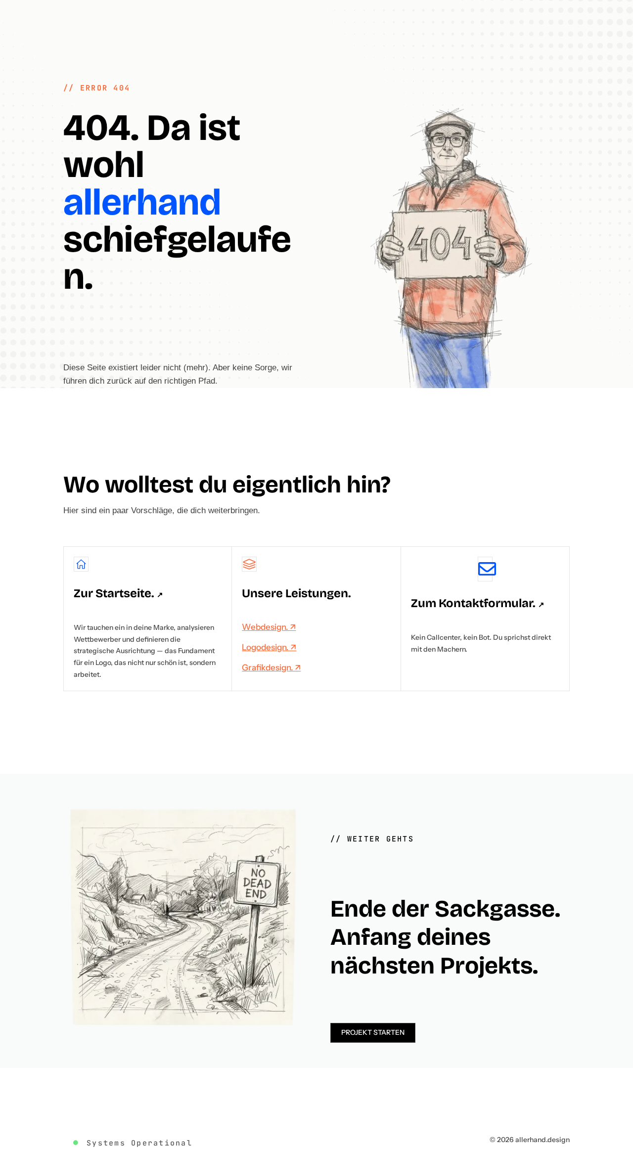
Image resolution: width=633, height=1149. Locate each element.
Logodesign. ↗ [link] (269, 647)
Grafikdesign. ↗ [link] (271, 667)
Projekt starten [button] (373, 1032)
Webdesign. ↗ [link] (269, 627)
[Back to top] (623, 1077)
